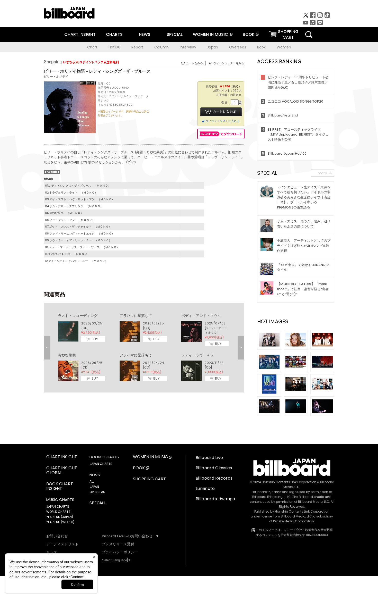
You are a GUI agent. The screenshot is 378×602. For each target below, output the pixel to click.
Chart (92, 47)
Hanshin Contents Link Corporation (289, 482)
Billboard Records (214, 478)
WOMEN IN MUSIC (210, 34)
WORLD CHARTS (58, 511)
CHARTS (114, 34)
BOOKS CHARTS (104, 457)
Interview (188, 47)
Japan (212, 47)
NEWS (144, 34)
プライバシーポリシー (120, 552)
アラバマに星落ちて (136, 315)
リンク (51, 552)
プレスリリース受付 (118, 544)
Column (161, 47)
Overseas (237, 47)
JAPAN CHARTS (57, 506)
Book (261, 47)
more (322, 173)
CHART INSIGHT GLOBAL (61, 470)
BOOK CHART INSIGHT (59, 486)
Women (284, 47)
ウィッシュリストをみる (228, 63)
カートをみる (194, 63)
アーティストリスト (62, 544)
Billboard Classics (214, 468)
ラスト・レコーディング (77, 315)
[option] (144, 348)
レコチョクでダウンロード (221, 134)
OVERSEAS (97, 492)
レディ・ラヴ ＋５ (197, 355)
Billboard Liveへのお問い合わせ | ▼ (130, 536)
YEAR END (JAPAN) (59, 517)
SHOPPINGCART (288, 34)
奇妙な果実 (67, 355)
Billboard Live (209, 458)
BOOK (249, 34)
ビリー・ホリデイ (56, 76)
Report (137, 47)
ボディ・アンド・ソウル (201, 315)
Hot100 (114, 47)
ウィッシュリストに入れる (223, 121)
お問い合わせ (57, 536)
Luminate (205, 488)
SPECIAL (175, 34)
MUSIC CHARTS (60, 499)
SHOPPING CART (149, 479)
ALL (91, 481)
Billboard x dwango (215, 499)
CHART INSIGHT (80, 34)
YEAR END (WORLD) (60, 522)
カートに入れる (221, 111)
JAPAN (94, 486)
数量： (226, 103)
